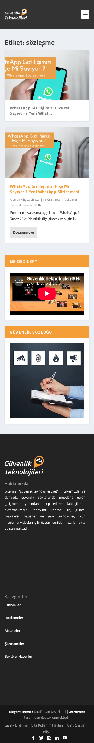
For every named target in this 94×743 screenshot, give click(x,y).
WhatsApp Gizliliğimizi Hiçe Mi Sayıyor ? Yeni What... (39, 110)
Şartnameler (14, 643)
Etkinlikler (13, 604)
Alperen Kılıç (18, 199)
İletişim (47, 731)
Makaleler (70, 199)
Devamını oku (23, 232)
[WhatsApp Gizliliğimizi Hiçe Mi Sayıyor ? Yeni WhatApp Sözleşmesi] (47, 152)
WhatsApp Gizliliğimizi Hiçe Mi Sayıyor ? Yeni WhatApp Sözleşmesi (44, 189)
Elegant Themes (21, 711)
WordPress (77, 711)
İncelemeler (14, 617)
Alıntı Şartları (76, 725)
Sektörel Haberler (21, 205)
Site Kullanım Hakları (47, 725)
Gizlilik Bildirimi (16, 725)
